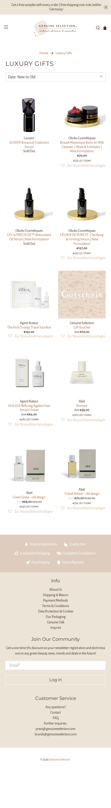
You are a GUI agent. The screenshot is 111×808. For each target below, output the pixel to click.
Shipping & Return (55, 595)
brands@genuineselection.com (56, 734)
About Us (55, 589)
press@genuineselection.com (55, 729)
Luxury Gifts (64, 53)
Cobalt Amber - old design (82, 494)
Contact (55, 712)
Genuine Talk (55, 622)
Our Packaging (56, 617)
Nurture (82, 406)
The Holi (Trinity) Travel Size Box (29, 327)
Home (43, 53)
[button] (83, 166)
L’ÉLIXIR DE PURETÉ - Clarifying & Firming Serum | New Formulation (82, 239)
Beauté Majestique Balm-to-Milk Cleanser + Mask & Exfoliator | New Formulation (82, 147)
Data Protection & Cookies (55, 611)
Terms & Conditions (55, 606)
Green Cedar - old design (29, 497)
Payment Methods (55, 600)
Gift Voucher (82, 327)
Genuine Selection (59, 759)
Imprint (55, 628)
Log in (55, 679)
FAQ (56, 718)
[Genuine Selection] (55, 28)
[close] (105, 7)
